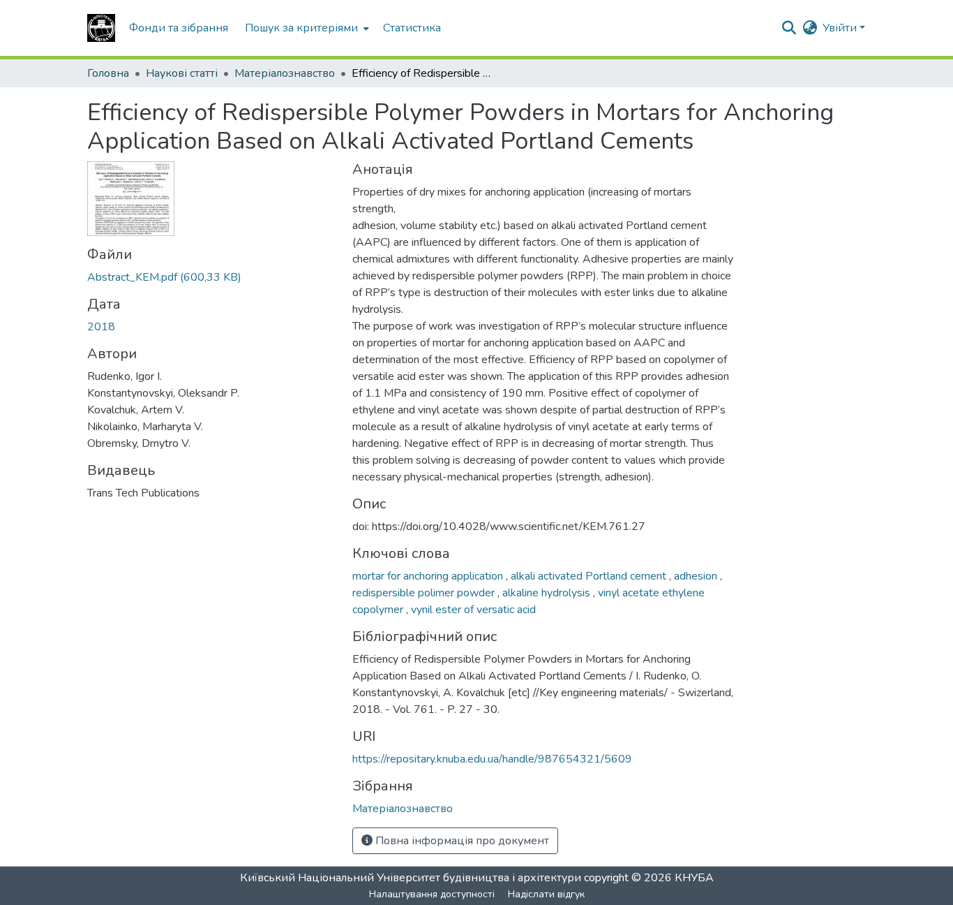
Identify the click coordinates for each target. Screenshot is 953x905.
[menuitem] (305, 28)
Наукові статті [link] (182, 73)
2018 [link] (101, 326)
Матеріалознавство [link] (284, 73)
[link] (211, 277)
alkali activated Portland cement (590, 576)
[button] (101, 28)
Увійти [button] (841, 28)
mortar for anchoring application (429, 576)
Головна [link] (108, 73)
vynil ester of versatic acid (473, 609)
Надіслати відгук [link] (546, 894)
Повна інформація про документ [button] (461, 840)
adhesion (697, 576)
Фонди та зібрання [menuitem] (178, 28)
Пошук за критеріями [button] (301, 28)
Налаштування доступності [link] (432, 894)
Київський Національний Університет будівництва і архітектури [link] (410, 877)
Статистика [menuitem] (412, 28)
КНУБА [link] (694, 877)
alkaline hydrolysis (547, 593)
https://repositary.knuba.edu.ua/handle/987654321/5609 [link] (492, 759)
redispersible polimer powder (424, 593)
